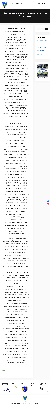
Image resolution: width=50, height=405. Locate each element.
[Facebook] (48, 201)
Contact (43, 3)
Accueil (12, 3)
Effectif (25, 3)
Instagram (27, 401)
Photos (31, 3)
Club (21, 3)
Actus (17, 3)
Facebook (23, 401)
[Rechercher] (46, 29)
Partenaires (37, 3)
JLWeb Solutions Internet (35, 403)
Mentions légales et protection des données (24, 403)
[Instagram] (48, 204)
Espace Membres (28, 5)
